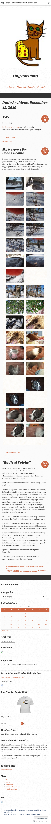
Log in (8, 782)
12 (4, 620)
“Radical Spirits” (16, 462)
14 (18, 620)
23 (32, 624)
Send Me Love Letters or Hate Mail (12, 677)
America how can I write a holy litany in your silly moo (25, 567)
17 (39, 620)
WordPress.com (11, 789)
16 (32, 620)
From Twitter (8, 766)
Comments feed (11, 787)
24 (39, 624)
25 (46, 624)
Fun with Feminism (12, 570)
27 (11, 628)
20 (11, 624)
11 (46, 617)
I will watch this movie (10, 127)
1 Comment (42, 570)
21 (18, 624)
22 (25, 624)
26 (4, 628)
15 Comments (7, 141)
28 (18, 628)
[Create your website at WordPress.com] (25, 2)
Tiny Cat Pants (26, 76)
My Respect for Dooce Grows (14, 151)
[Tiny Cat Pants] (25, 38)
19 (4, 624)
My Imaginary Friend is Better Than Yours (21, 572)
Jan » (7, 631)
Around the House (13, 452)
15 (25, 620)
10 (39, 617)
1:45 (5, 117)
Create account (11, 780)
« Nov (3, 631)
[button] (15, 184)
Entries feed (10, 784)
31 (39, 628)
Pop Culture (10, 137)
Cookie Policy (38, 814)
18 (46, 620)
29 (25, 628)
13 (11, 620)
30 (32, 628)
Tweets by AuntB (6, 770)
